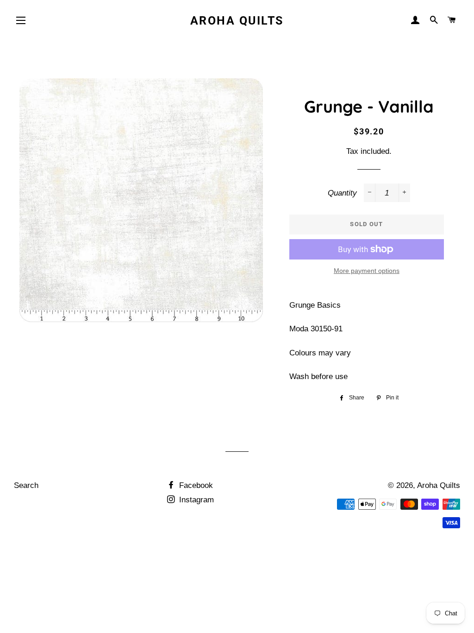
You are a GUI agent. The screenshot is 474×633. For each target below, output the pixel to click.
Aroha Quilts (237, 20)
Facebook (195, 485)
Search (26, 485)
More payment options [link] (366, 270)
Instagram (195, 499)
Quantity (342, 193)
